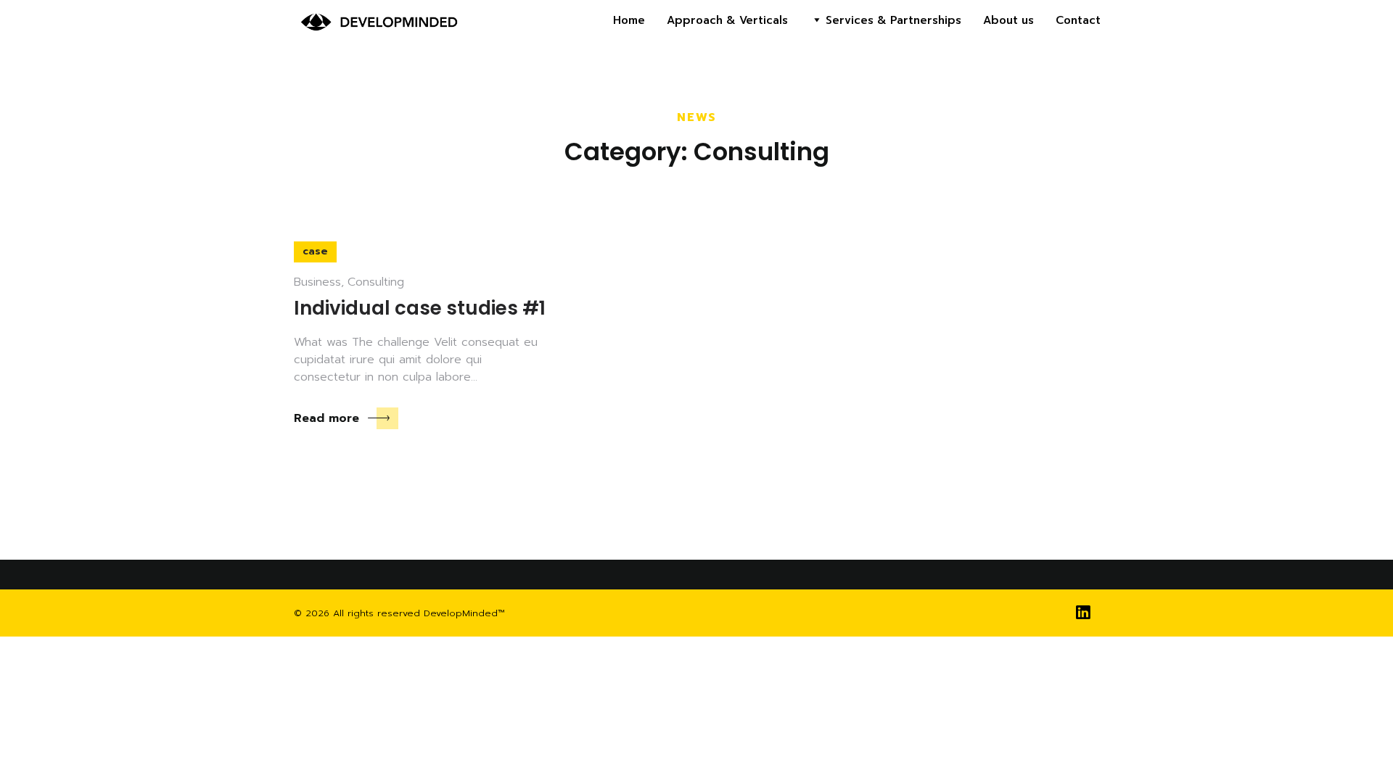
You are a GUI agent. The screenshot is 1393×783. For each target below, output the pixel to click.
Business (317, 282)
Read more (326, 418)
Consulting (376, 282)
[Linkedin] (1083, 613)
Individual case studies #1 (420, 308)
